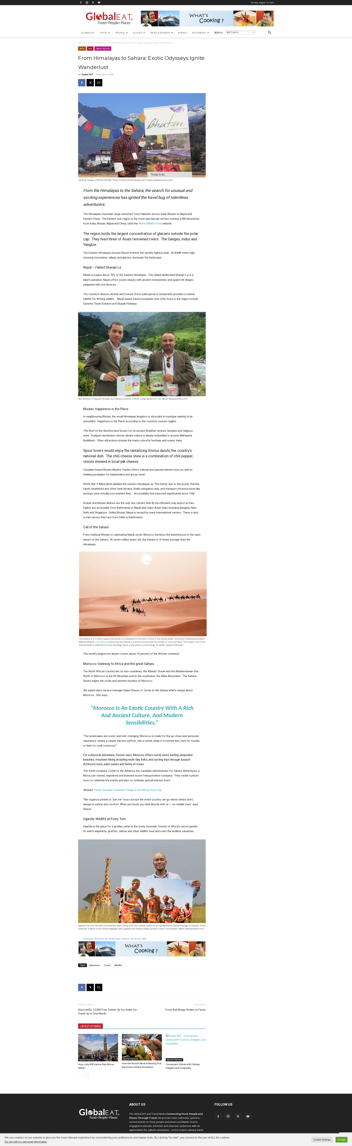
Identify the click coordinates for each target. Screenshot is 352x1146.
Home (81, 42)
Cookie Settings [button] (322, 1139)
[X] (93, 2)
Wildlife (118, 965)
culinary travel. (195, 1130)
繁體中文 (218, 32)
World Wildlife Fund (150, 223)
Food (103, 32)
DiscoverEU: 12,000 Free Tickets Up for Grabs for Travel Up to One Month (107, 1011)
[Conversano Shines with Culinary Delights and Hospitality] (186, 1047)
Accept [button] (341, 1139)
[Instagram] (87, 2)
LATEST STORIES (90, 1026)
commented (100, 642)
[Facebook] (81, 2)
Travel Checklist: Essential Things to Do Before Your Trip (127, 790)
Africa (82, 48)
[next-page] (86, 1075)
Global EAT (87, 74)
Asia (90, 48)
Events (182, 32)
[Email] (98, 82)
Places (137, 32)
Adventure (94, 965)
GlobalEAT (88, 32)
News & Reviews (160, 32)
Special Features (96, 42)
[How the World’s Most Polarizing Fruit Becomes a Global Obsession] (142, 1047)
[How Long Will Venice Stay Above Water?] (98, 1047)
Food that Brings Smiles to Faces (186, 1009)
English (234, 32)
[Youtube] (99, 2)
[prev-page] (80, 1075)
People (120, 32)
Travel (107, 965)
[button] (269, 33)
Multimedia (199, 32)
